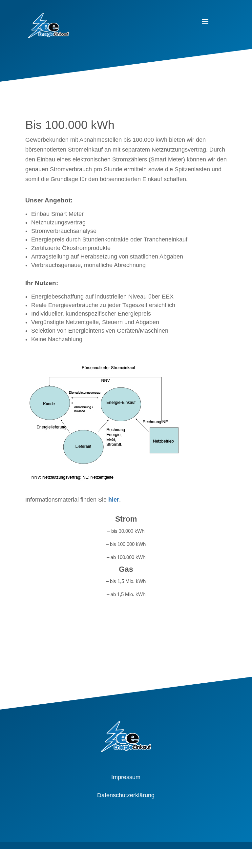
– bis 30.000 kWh (125, 531)
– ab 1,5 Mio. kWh (126, 594)
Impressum (125, 777)
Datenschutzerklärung (126, 795)
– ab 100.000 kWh (126, 557)
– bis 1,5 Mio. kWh (126, 581)
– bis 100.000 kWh (126, 544)
